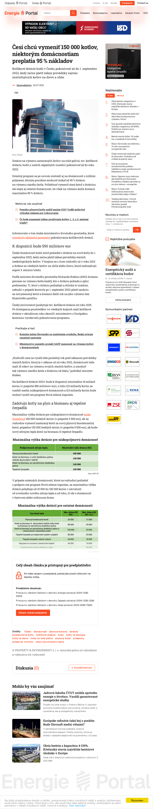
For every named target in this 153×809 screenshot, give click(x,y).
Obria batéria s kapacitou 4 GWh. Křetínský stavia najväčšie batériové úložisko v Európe (125, 105)
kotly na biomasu (75, 634)
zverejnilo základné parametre (31, 237)
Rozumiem (137, 800)
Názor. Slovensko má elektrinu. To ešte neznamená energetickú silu (125, 146)
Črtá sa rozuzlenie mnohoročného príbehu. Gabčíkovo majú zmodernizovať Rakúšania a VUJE (126, 168)
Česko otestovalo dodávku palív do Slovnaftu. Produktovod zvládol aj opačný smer (125, 156)
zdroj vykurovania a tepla (50, 641)
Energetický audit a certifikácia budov (120, 271)
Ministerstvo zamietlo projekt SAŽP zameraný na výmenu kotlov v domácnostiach (57, 345)
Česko (27, 631)
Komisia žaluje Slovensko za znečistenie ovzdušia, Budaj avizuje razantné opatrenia (56, 336)
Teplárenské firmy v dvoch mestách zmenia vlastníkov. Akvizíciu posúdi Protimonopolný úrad (124, 203)
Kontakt (114, 3)
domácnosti (40, 631)
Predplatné (127, 3)
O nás (105, 3)
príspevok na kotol (22, 641)
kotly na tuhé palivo (42, 638)
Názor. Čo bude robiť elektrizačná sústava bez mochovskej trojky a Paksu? (124, 191)
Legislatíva (116, 13)
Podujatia (85, 13)
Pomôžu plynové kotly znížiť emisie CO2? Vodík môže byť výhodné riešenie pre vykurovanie (52, 211)
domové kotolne (58, 631)
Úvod (21, 13)
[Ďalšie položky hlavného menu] (145, 13)
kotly (61, 634)
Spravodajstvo (100, 13)
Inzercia (96, 3)
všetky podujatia (123, 300)
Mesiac (120, 95)
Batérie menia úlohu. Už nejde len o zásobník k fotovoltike (125, 137)
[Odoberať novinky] (137, 230)
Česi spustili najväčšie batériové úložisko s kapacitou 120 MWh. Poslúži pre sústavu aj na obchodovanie (125, 128)
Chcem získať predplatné (33, 612)
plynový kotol (63, 638)
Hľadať (73, 13)
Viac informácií (77, 805)
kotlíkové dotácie (46, 634)
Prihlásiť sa (142, 3)
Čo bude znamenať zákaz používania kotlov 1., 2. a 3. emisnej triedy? (54, 221)
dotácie (74, 631)
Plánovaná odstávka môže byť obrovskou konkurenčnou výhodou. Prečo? (125, 116)
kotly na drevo (20, 638)
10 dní (110, 95)
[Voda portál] (41, 3)
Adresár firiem (132, 13)
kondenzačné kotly (23, 634)
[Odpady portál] (16, 3)
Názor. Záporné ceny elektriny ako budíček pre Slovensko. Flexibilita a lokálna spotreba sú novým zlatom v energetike (125, 180)
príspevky (78, 638)
